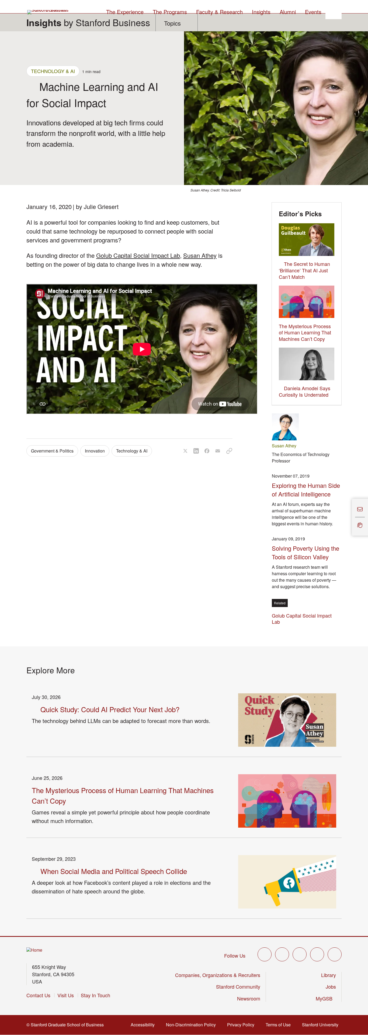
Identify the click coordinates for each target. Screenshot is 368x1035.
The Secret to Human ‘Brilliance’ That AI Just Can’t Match (304, 270)
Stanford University (322, 1025)
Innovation (95, 451)
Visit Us (65, 995)
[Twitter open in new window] (265, 954)
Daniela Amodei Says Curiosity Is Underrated (304, 391)
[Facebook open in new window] (282, 954)
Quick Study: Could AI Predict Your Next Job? (109, 709)
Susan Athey (200, 255)
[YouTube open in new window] (317, 954)
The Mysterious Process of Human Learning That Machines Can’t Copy (305, 332)
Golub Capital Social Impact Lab (138, 255)
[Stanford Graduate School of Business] (48, 12)
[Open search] (333, 11)
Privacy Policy (242, 1025)
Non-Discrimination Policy (192, 1025)
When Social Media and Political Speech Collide (113, 871)
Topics (172, 23)
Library (328, 974)
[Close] (348, 517)
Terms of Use (280, 1025)
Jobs (331, 986)
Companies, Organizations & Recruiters (217, 974)
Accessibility (144, 1025)
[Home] (34, 950)
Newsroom (248, 998)
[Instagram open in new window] (300, 954)
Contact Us (38, 995)
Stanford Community (238, 986)
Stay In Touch (95, 995)
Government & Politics (52, 451)
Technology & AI (53, 70)
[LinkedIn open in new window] (335, 954)
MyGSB (326, 998)
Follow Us (234, 955)
